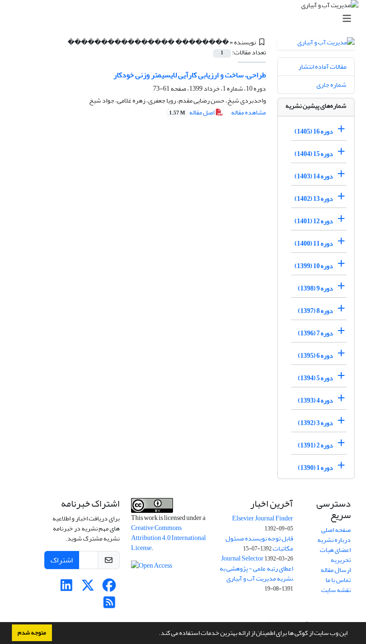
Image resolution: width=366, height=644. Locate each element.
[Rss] (109, 605)
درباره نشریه (334, 539)
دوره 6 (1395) (315, 355)
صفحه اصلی (336, 529)
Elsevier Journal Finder (262, 518)
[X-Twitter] (88, 588)
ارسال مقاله (336, 569)
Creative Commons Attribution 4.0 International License (168, 537)
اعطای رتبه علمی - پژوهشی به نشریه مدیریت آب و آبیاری (256, 573)
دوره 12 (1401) (314, 221)
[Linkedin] (66, 588)
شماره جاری (331, 84)
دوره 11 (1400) (314, 243)
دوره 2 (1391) (315, 445)
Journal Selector (242, 558)
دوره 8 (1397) (315, 310)
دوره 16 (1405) (314, 131)
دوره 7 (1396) (315, 333)
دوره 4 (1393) (315, 400)
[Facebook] (109, 588)
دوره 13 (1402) (314, 198)
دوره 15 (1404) (314, 153)
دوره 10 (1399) (314, 266)
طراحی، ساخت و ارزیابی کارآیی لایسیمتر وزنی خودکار (189, 75)
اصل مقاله (192, 112)
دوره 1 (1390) (315, 467)
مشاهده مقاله (248, 112)
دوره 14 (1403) (314, 176)
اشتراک (62, 560)
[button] (156, 634)
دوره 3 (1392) (315, 422)
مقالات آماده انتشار (322, 66)
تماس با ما (338, 579)
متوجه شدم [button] (32, 632)
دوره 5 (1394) (315, 378)
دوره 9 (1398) (315, 288)
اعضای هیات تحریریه (335, 554)
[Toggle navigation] (185, 19)
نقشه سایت (336, 589)
